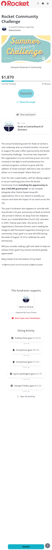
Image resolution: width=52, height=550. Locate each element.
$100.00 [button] (37, 338)
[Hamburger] (47, 3)
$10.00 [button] (36, 361)
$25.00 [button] (38, 373)
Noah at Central (15, 30)
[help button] (47, 545)
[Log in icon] (42, 3)
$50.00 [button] (36, 350)
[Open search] (38, 3)
